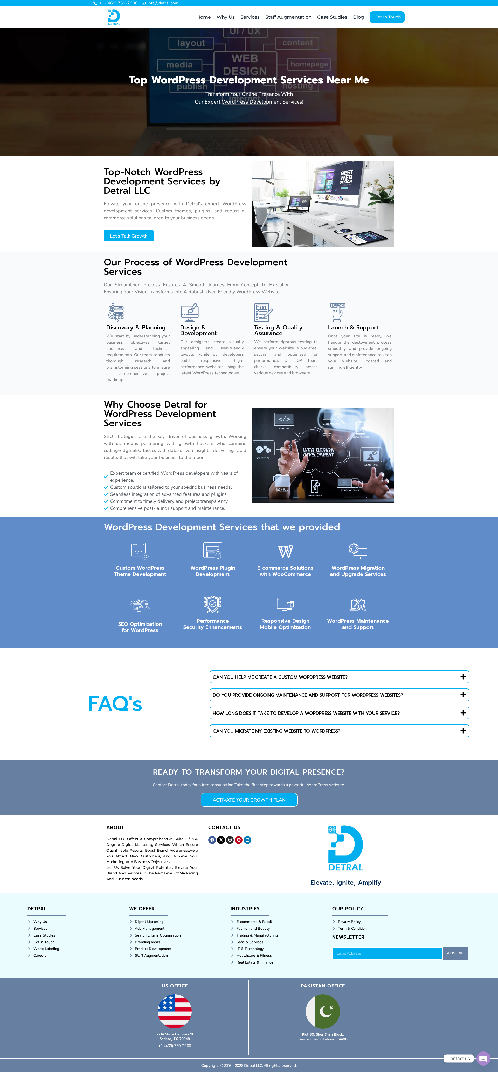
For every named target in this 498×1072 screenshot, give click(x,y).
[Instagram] (230, 840)
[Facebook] (212, 840)
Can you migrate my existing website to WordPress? (276, 731)
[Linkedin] (247, 840)
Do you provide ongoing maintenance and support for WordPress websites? (308, 695)
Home (203, 17)
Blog (358, 17)
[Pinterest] (239, 840)
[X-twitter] (221, 840)
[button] (339, 677)
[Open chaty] (483, 1058)
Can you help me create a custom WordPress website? (280, 677)
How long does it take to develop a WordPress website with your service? (306, 713)
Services (250, 17)
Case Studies (332, 17)
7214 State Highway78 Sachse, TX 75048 (175, 1036)
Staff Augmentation (288, 17)
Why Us (226, 17)
